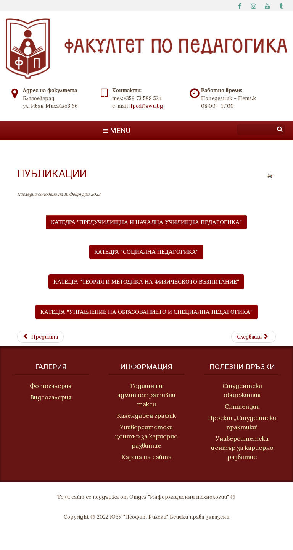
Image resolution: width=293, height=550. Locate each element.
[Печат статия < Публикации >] (270, 175)
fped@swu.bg (146, 105)
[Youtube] (267, 5)
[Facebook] (240, 5)
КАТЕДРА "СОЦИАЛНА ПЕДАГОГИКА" (146, 251)
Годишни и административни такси (146, 395)
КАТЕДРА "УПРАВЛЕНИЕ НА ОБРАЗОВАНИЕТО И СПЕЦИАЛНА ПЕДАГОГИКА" (146, 311)
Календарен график (146, 415)
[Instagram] (254, 5)
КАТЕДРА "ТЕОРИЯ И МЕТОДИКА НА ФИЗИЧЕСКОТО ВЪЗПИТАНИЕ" (146, 281)
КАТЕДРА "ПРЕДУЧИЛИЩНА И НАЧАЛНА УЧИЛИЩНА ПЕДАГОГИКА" (146, 222)
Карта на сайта (146, 457)
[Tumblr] (281, 5)
